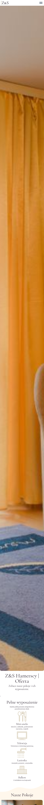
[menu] (40, 3)
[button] (22, 335)
